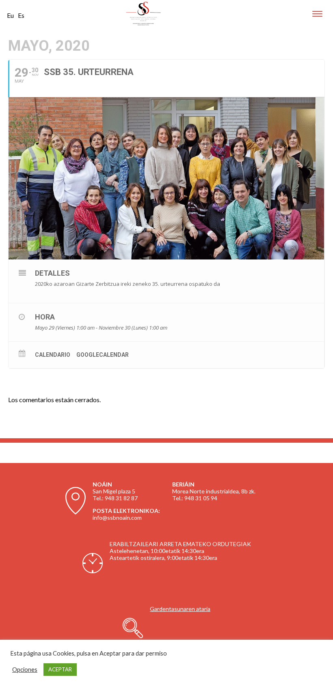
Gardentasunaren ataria (180, 608)
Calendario (52, 355)
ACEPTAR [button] (60, 669)
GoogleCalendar (102, 355)
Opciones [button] (24, 669)
